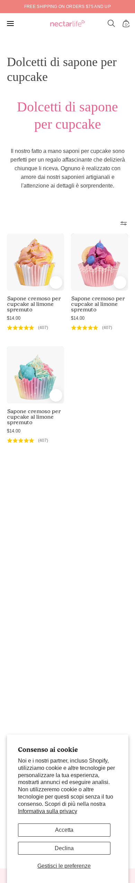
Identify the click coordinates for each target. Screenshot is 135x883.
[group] (67, 6)
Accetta (64, 830)
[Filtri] (123, 223)
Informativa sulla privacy (47, 811)
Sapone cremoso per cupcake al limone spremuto (34, 304)
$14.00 (13, 318)
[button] (111, 23)
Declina (64, 848)
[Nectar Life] (67, 23)
